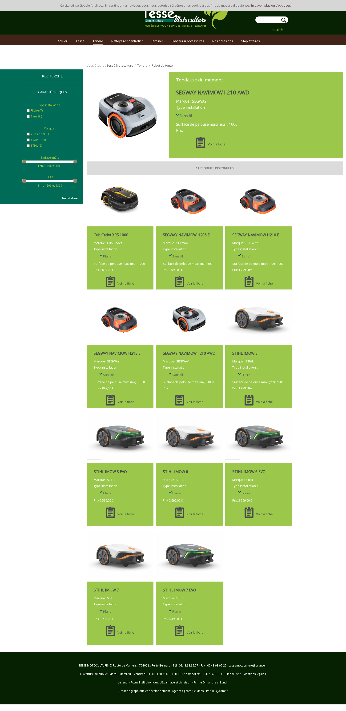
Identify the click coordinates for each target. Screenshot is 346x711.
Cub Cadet (40, 134)
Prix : (50, 177)
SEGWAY (38, 139)
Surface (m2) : (50, 157)
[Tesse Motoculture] (185, 26)
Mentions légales (254, 674)
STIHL (36, 145)
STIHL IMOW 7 (106, 590)
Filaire (37, 110)
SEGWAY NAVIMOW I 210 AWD (212, 92)
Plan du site (233, 674)
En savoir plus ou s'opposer (270, 5)
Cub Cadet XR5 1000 (111, 234)
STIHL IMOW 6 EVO (249, 471)
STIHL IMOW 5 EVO (110, 471)
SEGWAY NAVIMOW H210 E (255, 234)
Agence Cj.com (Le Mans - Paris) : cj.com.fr (199, 691)
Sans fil (37, 116)
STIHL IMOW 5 (244, 353)
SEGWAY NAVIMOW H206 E (186, 234)
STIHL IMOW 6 (175, 471)
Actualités (277, 30)
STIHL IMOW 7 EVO (179, 590)
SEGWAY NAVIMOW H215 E (117, 353)
